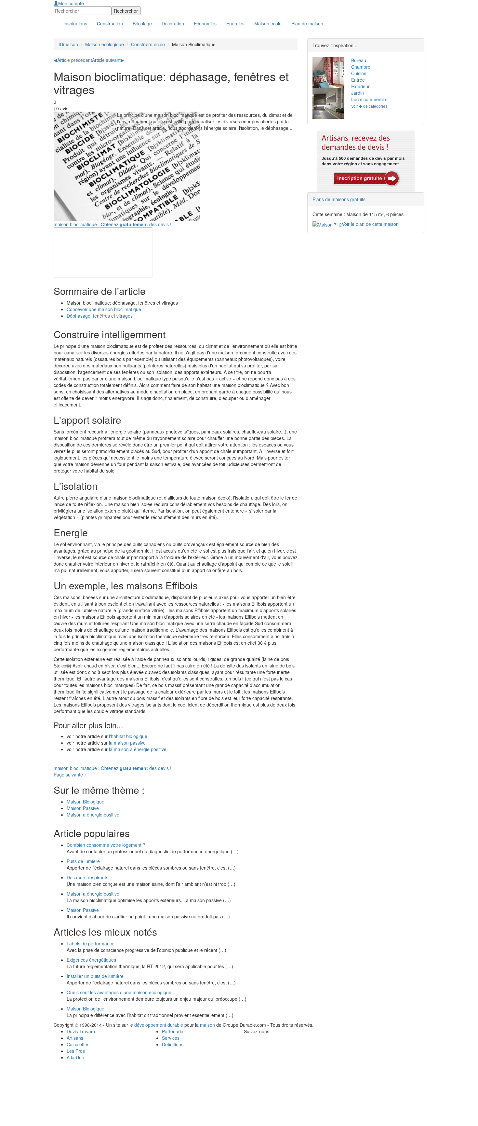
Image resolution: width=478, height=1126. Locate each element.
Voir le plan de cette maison (370, 224)
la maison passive (127, 742)
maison (207, 1025)
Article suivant (108, 60)
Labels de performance (90, 943)
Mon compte (71, 3)
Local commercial (369, 99)
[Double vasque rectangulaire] (327, 103)
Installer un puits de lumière (95, 976)
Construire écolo (148, 44)
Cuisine (358, 73)
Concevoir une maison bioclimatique (104, 309)
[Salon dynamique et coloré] (327, 72)
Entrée (358, 79)
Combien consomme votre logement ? (106, 845)
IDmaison (68, 44)
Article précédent (73, 60)
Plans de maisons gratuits (338, 199)
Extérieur (360, 86)
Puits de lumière (83, 861)
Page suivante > (70, 774)
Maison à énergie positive (93, 814)
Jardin (357, 92)
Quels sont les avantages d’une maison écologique (119, 992)
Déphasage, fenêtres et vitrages (100, 315)
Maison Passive (83, 808)
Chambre (360, 66)
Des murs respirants (87, 877)
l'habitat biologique (127, 736)
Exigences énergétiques (91, 959)
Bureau (358, 60)
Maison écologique (104, 44)
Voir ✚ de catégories (369, 106)
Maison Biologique (85, 801)
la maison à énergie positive (137, 749)
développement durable (158, 1025)
